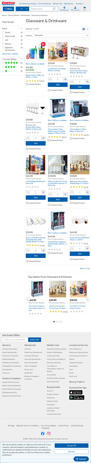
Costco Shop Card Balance (56, 359)
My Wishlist (29, 373)
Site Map (11, 425)
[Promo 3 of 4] (59, 322)
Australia (79, 4)
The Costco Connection (10, 356)
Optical (71, 359)
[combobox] (22, 9)
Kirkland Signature (8, 359)
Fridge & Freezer (53, 394)
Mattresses (51, 398)
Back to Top (85, 268)
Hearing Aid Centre (76, 363)
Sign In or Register (31, 366)
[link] (36, 61)
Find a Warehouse (75, 349)
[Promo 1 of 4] (54, 322)
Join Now (28, 349)
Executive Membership (33, 359)
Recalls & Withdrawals (54, 352)
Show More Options (10, 54)
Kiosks (71, 373)
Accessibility (51, 375)
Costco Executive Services (78, 356)
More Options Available (35, 64)
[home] (8, 3)
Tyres (71, 369)
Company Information (9, 349)
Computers (51, 405)
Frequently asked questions (56, 349)
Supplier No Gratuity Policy (11, 396)
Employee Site (7, 369)
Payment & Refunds (54, 363)
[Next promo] (88, 299)
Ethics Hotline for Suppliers (11, 389)
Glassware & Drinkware (40, 15)
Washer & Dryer (52, 401)
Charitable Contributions (10, 363)
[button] (55, 9)
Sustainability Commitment (11, 366)
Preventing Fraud (53, 382)
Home (4, 15)
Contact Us (6, 373)
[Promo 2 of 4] (56, 322)
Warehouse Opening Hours (78, 352)
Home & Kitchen (13, 15)
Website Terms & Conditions (27, 425)
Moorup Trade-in (76, 382)
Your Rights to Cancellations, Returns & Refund (55, 368)
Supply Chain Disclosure (10, 382)
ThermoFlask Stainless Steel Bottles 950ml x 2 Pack (37, 308)
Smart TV (50, 391)
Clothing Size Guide (54, 414)
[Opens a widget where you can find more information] (81, 459)
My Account (29, 369)
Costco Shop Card (53, 356)
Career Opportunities (9, 352)
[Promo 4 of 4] (61, 322)
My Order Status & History (56, 378)
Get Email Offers (11, 335)
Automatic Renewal (31, 356)
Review (71, 451)
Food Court (73, 376)
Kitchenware (25, 15)
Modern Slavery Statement (11, 386)
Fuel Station (73, 366)
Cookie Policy (63, 425)
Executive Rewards (31, 363)
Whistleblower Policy (9, 392)
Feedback (45, 428)
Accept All (71, 445)
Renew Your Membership (33, 352)
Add (58, 84)
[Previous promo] (28, 299)
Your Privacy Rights (48, 425)
